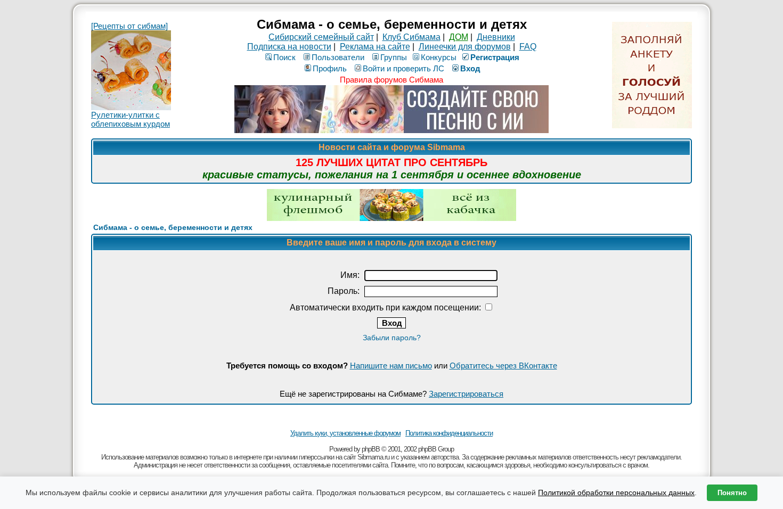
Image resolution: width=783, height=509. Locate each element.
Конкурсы (438, 57)
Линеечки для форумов (465, 46)
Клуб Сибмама (411, 37)
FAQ (527, 46)
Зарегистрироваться (466, 393)
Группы (393, 57)
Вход (470, 68)
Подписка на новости (289, 46)
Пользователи (338, 57)
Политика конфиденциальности (449, 433)
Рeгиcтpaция (494, 57)
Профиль (330, 68)
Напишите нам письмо (391, 365)
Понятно (732, 493)
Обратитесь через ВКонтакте (503, 365)
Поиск (284, 57)
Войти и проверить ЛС (403, 68)
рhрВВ (371, 449)
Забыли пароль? (392, 337)
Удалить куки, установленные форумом (345, 433)
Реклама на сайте (375, 46)
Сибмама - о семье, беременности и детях (172, 227)
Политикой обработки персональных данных (616, 492)
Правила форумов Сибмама (391, 79)
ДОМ (458, 37)
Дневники (496, 37)
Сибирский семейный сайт (321, 37)
